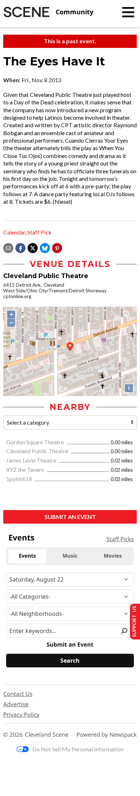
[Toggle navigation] (128, 12)
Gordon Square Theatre (35, 442)
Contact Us (17, 694)
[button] (57, 247)
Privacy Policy (21, 714)
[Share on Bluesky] (45, 247)
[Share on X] (33, 247)
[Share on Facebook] (20, 247)
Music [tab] (70, 556)
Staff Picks (120, 539)
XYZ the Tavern (25, 469)
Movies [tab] (113, 556)
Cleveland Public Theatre (37, 451)
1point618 (19, 478)
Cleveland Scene (47, 734)
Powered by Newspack (106, 734)
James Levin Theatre (31, 460)
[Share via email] (8, 247)
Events (21, 537)
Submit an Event (70, 516)
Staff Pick (39, 232)
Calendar (14, 232)
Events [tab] (27, 556)
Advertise (15, 704)
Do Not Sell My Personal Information (77, 749)
